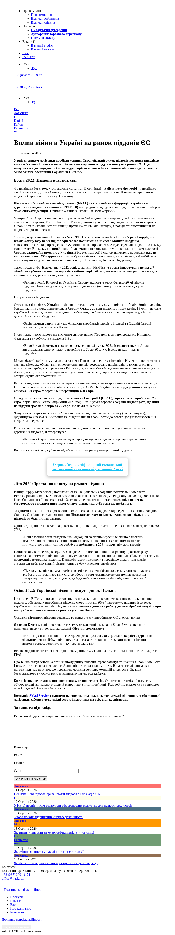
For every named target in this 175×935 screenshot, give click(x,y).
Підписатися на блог (16, 927)
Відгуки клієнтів (43, 22)
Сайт (17, 770)
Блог (25, 53)
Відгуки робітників (45, 18)
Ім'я (18, 755)
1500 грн (28, 57)
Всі (16, 109)
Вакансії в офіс (42, 45)
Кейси (18, 124)
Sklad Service (39, 695)
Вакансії (16, 901)
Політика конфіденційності (24, 889)
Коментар (21, 747)
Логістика (21, 113)
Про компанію (41, 14)
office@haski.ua (13, 878)
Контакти (17, 912)
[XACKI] (14, 3)
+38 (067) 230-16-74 (28, 75)
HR (16, 117)
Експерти (21, 128)
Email (19, 762)
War (16, 132)
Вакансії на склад (43, 49)
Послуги (16, 897)
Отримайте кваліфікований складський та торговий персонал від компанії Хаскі (87, 466)
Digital (18, 120)
